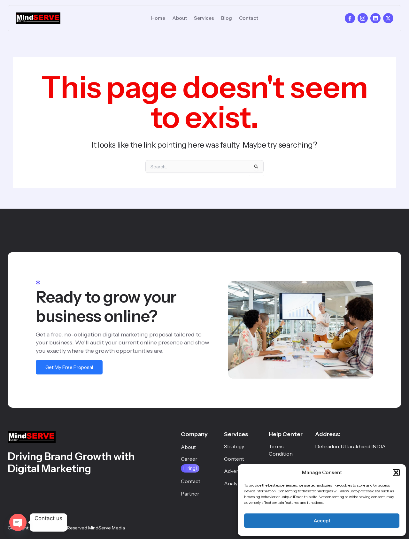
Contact (248, 18)
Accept (321, 521)
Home (158, 18)
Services (204, 18)
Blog (226, 18)
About (179, 18)
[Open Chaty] (18, 522)
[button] (396, 472)
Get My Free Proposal (69, 367)
